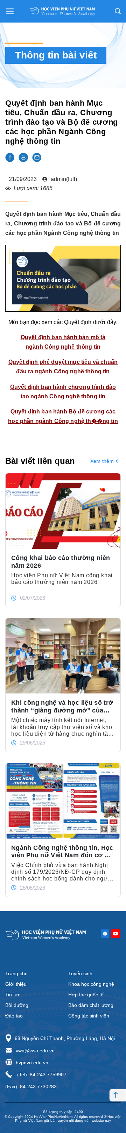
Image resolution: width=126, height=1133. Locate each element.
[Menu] (10, 11)
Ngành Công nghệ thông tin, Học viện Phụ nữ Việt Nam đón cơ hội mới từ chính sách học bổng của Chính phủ (62, 851)
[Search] (118, 11)
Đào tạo (14, 1016)
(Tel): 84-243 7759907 (41, 1074)
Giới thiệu (16, 984)
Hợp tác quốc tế (86, 994)
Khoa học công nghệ (91, 984)
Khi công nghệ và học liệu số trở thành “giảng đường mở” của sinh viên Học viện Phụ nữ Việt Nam (62, 706)
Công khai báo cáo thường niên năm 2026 (60, 561)
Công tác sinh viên (88, 1016)
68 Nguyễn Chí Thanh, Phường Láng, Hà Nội (65, 1038)
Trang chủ (16, 973)
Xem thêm (102, 461)
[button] (9, 157)
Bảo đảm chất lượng (90, 1005)
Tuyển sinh (80, 973)
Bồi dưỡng (16, 1005)
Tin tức (12, 994)
